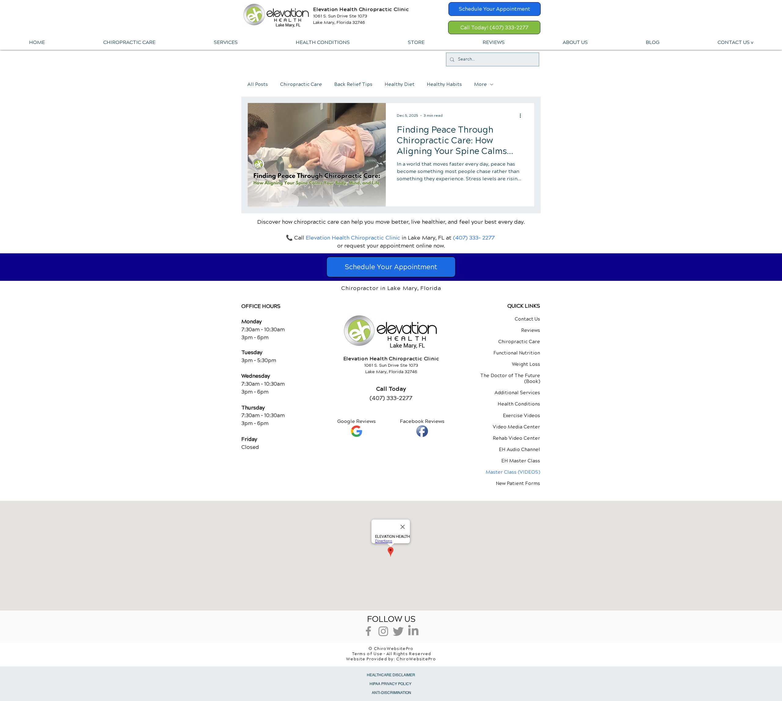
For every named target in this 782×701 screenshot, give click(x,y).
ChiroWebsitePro (416, 659)
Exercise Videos (521, 415)
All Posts (257, 84)
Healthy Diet (400, 84)
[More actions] (522, 115)
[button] (225, 42)
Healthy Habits (444, 84)
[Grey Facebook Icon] (368, 631)
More (480, 84)
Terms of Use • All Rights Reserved (391, 653)
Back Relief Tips (353, 84)
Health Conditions (519, 404)
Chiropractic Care (301, 84)
